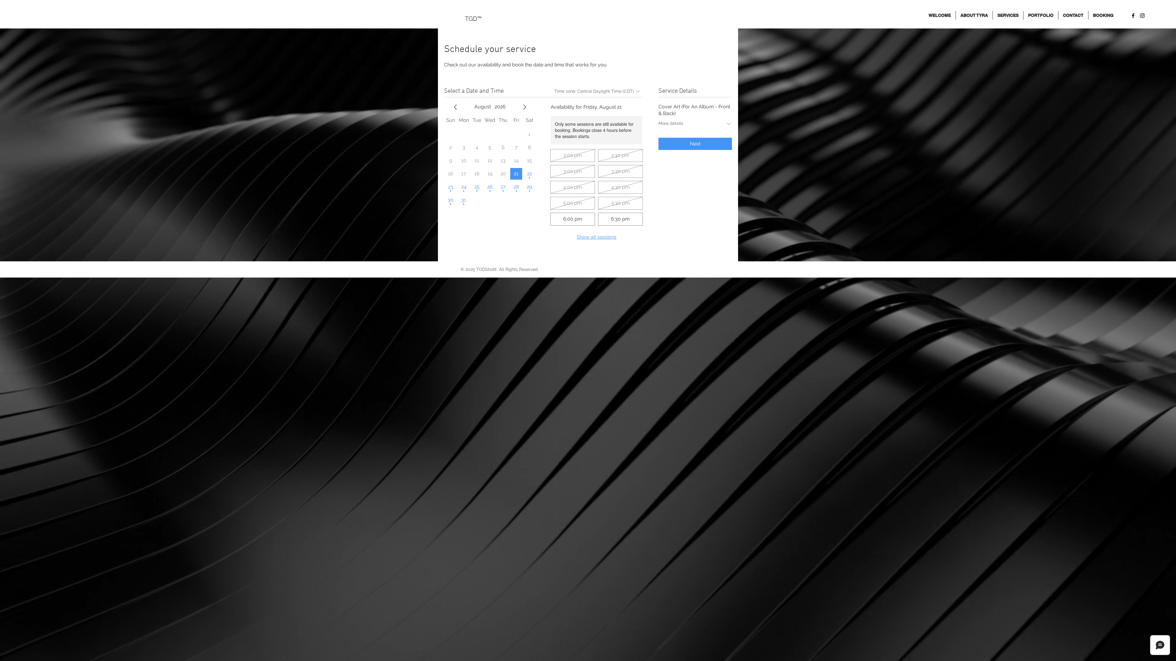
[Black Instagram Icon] (1142, 16)
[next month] (524, 107)
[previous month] (455, 107)
